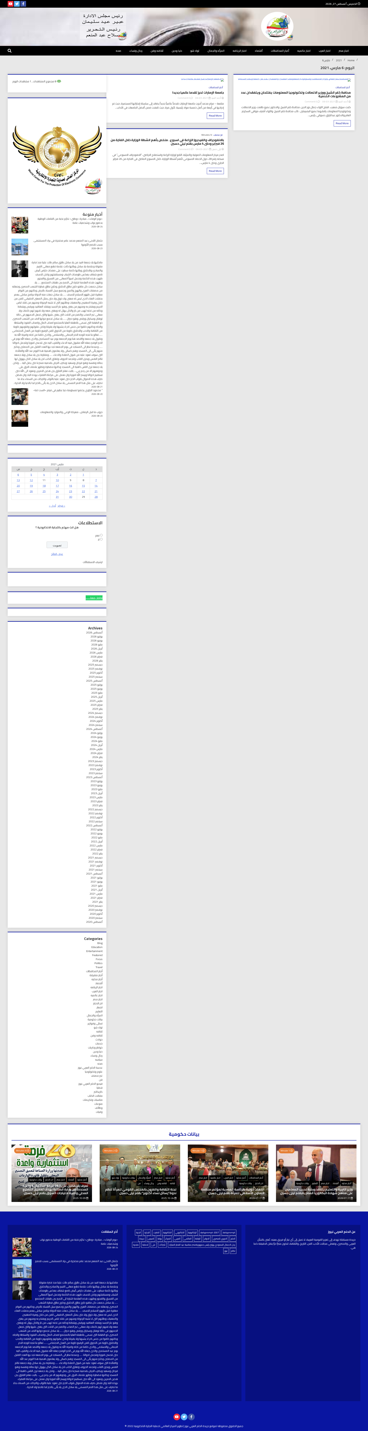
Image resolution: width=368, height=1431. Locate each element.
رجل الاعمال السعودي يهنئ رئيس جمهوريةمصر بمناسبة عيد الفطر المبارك (202, 1245)
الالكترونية (167, 1232)
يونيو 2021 (96, 881)
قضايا (100, 1087)
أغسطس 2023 (94, 777)
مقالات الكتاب (95, 1095)
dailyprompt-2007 (209, 1232)
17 (57, 485)
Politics (98, 963)
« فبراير (61, 505)
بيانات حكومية (95, 1019)
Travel (99, 967)
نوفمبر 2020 (95, 909)
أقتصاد (259, 50)
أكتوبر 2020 (96, 913)
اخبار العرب (324, 50)
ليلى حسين (216, 149)
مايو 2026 (97, 644)
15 (83, 485)
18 (44, 485)
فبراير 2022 (96, 849)
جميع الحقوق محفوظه (230, 1426)
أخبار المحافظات (280, 50)
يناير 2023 (97, 805)
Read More (342, 123)
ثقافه (99, 1031)
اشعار (100, 1007)
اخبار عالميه (303, 50)
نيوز (225, 1251)
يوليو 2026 (96, 636)
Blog (100, 943)
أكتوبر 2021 (96, 865)
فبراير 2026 (96, 656)
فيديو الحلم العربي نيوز (90, 1083)
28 (96, 496)
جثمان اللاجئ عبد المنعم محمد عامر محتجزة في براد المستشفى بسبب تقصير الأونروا (68, 242)
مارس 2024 (96, 749)
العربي (177, 1238)
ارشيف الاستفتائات (93, 562)
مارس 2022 (96, 845)
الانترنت (156, 1232)
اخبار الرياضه (239, 50)
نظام (233, 1251)
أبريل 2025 (97, 696)
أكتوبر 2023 (96, 769)
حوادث (99, 1039)
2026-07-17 (344, 1198)
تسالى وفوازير (95, 1023)
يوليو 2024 (96, 732)
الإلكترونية (192, 1232)
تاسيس (151, 1238)
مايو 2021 (97, 885)
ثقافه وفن (157, 50)
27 (18, 491)
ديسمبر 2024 (95, 712)
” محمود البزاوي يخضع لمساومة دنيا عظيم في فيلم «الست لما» (68, 390)
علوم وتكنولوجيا (94, 1071)
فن (101, 1079)
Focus (99, 959)
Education (97, 947)
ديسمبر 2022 (95, 809)
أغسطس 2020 (94, 921)
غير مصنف (218, 135)
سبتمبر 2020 (96, 917)
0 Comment (311, 101)
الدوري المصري (220, 1238)
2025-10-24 (167, 1198)
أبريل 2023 (97, 793)
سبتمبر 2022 (96, 821)
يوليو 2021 (96, 877)
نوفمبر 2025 (95, 668)
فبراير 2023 (96, 801)
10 (57, 480)
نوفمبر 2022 (95, 813)
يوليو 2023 (96, 781)
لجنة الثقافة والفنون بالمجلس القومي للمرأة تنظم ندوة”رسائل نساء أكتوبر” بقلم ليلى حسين (140, 1191)
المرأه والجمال (216, 50)
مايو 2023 (97, 789)
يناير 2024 (97, 757)
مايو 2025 (97, 692)
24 (57, 491)
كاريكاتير (98, 1091)
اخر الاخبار (98, 1003)
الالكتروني (179, 1232)
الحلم (233, 1238)
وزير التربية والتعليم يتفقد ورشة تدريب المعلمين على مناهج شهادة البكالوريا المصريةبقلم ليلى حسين (316, 1191)
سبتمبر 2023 (96, 773)
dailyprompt (229, 1232)
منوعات (98, 1103)
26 (31, 491)
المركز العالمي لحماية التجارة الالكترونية (155, 1426)
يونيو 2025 (96, 688)
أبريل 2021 (97, 889)
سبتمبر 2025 (96, 676)
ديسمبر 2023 (95, 761)
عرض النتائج (57, 554)
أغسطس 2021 (94, 873)
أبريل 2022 (97, 841)
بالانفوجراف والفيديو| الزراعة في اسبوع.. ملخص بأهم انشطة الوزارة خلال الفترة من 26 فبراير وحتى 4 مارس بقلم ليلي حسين (167, 141)
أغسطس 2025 (94, 680)
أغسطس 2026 (94, 632)
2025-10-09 (79, 1198)
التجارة (147, 1232)
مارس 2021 (96, 893)
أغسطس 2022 (94, 825)
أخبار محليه (97, 979)
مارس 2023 (96, 797)
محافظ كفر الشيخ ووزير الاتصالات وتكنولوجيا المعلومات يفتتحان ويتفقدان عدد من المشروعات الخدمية (296, 94)
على (153, 1245)
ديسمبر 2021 (95, 857)
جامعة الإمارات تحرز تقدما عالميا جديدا (198, 92)
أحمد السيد (343, 101)
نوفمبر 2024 (95, 716)
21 (96, 491)
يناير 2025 (97, 708)
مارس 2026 (96, 652)
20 (18, 485)
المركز (168, 1238)
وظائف (99, 1107)
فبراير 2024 (96, 753)
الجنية (138, 1232)
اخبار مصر (344, 50)
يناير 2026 (97, 660)
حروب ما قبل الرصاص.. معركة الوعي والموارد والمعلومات (71, 412)
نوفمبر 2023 (95, 765)
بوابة (160, 1238)
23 (70, 491)
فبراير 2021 (96, 897)
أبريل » (52, 505)
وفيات (99, 1111)
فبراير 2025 (96, 704)
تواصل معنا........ (94, 597)
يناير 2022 (97, 853)
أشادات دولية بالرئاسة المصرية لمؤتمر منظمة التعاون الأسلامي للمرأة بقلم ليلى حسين (232, 1191)
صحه (118, 50)
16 (70, 485)
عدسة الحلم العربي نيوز (90, 1067)
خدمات (99, 1043)
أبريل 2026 (97, 648)
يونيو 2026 (96, 640)
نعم (97, 535)
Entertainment (94, 951)
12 (31, 480)
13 (18, 480)
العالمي (187, 1238)
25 (44, 491)
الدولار (206, 1238)
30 (70, 496)
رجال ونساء (135, 50)
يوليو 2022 (96, 829)
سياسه (99, 1059)
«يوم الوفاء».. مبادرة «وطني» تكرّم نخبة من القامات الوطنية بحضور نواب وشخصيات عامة (70, 220)
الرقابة (197, 1238)
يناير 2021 (97, 901)
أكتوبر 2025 (96, 672)
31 (57, 496)
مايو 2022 (97, 837)
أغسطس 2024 (94, 728)
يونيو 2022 (96, 833)
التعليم (99, 1011)
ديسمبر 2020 (95, 905)
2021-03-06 (329, 101)
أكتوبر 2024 (96, 720)
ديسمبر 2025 (95, 664)
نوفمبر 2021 (95, 861)
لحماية (145, 1245)
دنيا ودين (177, 50)
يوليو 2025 (96, 684)
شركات (162, 1245)
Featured (97, 955)
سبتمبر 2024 (96, 724)
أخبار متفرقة (96, 975)
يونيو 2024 (96, 736)
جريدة (141, 1238)
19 (31, 485)
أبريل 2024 (97, 744)
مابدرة (136, 1245)
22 (83, 491)
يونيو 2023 (96, 785)
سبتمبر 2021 (96, 869)
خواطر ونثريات (95, 1047)
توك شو (194, 50)
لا (98, 539)
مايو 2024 (97, 740)
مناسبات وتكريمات (93, 1099)
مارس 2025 (96, 700)
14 (96, 485)
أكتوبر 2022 (96, 817)
